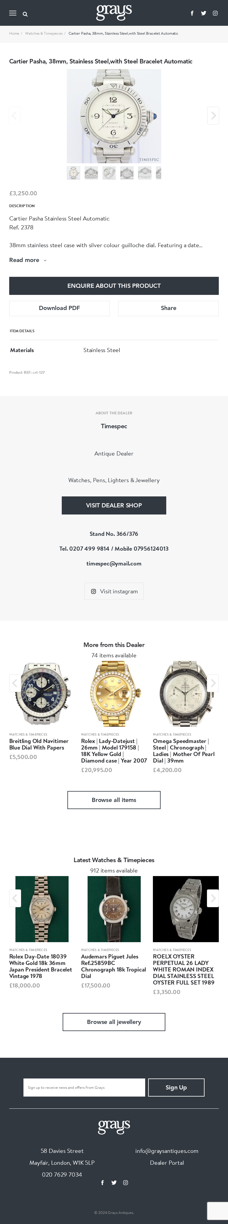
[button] (73, 173)
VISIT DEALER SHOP (114, 506)
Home (14, 33)
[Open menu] (12, 13)
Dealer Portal (167, 1163)
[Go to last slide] (15, 683)
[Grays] (114, 1127)
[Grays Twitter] (203, 13)
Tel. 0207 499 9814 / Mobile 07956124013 (113, 548)
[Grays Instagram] (215, 13)
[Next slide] (213, 115)
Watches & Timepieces (44, 33)
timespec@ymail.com (113, 563)
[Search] (25, 13)
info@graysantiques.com (167, 1151)
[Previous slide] (14, 115)
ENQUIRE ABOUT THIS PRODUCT (113, 286)
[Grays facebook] (192, 13)
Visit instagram (119, 591)
